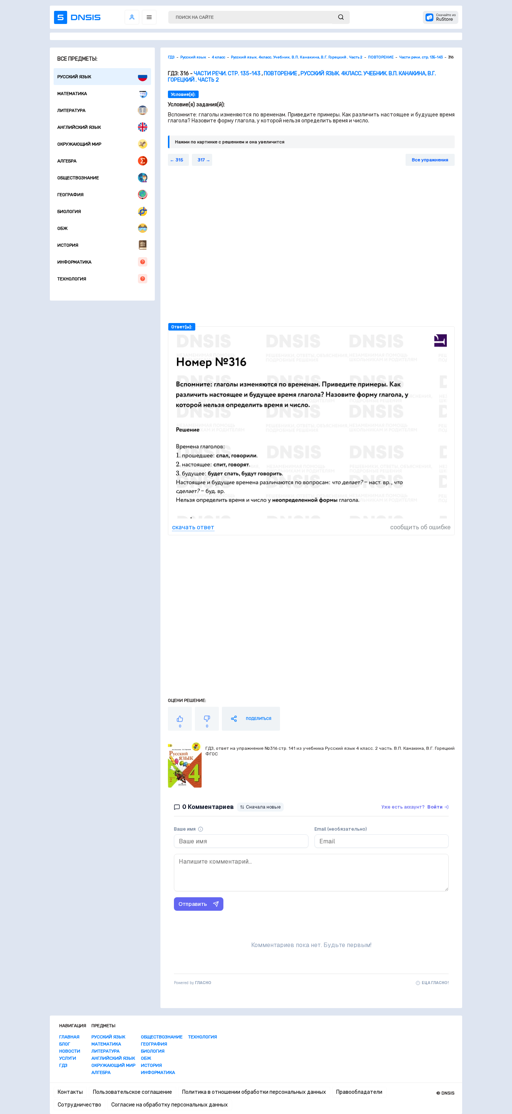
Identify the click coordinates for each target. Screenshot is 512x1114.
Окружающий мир (79, 144)
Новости (69, 1051)
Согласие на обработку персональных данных (169, 1105)
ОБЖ (62, 228)
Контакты (70, 1092)
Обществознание (78, 177)
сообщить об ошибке (420, 527)
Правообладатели (359, 1092)
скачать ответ (193, 527)
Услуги (67, 1058)
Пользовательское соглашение (132, 1092)
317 (201, 159)
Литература (71, 110)
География (70, 194)
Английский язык (79, 127)
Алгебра (66, 161)
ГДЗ (63, 1065)
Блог (64, 1044)
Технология (71, 278)
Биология (69, 211)
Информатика (74, 262)
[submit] (341, 17)
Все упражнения (430, 159)
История (67, 245)
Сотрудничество (79, 1105)
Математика (72, 93)
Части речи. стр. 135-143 (227, 73)
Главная (69, 1037)
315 (179, 159)
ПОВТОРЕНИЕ (280, 73)
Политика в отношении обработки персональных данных (254, 1092)
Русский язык (74, 76)
